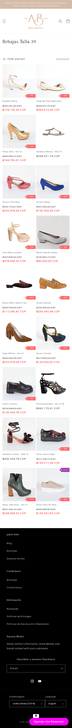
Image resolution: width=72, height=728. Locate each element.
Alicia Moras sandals (12, 252)
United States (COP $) (24, 703)
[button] (4, 21)
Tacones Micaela (43, 303)
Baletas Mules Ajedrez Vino (15, 303)
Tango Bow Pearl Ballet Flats (49, 101)
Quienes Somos (16, 559)
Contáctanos (14, 587)
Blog (9, 543)
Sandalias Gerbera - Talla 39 (15, 454)
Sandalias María (10, 101)
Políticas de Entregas (19, 616)
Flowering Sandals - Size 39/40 (50, 404)
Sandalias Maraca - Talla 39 (49, 152)
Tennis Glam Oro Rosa (46, 505)
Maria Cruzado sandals (47, 252)
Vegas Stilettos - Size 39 (13, 353)
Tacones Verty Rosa (11, 202)
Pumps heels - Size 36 (12, 152)
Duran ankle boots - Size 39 (15, 505)
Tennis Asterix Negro (45, 454)
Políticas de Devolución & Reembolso (28, 624)
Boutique (12, 551)
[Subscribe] (61, 668)
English (52, 703)
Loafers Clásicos (10, 404)
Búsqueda (12, 609)
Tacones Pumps (43, 202)
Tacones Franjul (43, 353)
